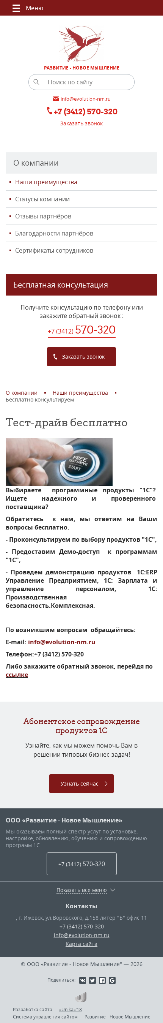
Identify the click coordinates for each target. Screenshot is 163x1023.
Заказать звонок (81, 123)
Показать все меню (81, 890)
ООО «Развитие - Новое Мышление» (64, 820)
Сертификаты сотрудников (54, 250)
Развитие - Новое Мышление (117, 1017)
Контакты (81, 906)
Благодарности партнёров (54, 233)
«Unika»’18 (70, 1009)
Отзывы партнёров (43, 216)
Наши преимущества (46, 182)
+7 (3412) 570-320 (82, 926)
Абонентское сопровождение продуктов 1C (82, 725)
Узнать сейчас (80, 783)
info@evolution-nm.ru (62, 642)
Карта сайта (81, 943)
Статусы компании (42, 199)
